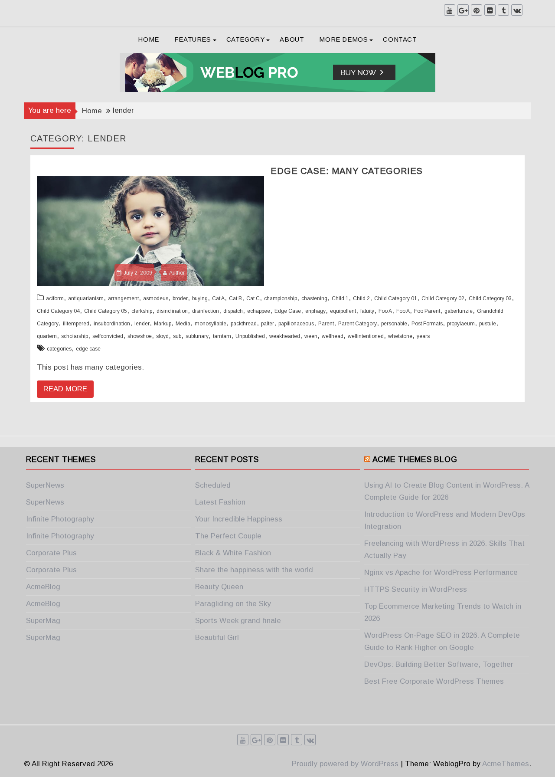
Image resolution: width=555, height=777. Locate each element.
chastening (314, 298)
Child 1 (340, 298)
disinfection (205, 311)
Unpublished (250, 336)
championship (280, 298)
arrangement (123, 298)
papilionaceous (296, 324)
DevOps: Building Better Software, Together (438, 664)
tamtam (222, 336)
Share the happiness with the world (254, 570)
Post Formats (427, 324)
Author (177, 273)
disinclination (172, 311)
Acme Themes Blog (414, 459)
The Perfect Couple (228, 536)
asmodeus (155, 298)
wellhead (332, 336)
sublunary (197, 336)
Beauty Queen (219, 587)
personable (394, 324)
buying (200, 298)
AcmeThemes (505, 764)
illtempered (76, 324)
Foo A (385, 311)
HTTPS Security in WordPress (415, 589)
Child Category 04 (58, 311)
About (292, 39)
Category (245, 39)
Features (192, 39)
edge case (88, 349)
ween (310, 336)
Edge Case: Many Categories (347, 171)
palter (267, 324)
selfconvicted (107, 336)
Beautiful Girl (217, 637)
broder (180, 298)
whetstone (400, 336)
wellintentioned (366, 336)
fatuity (367, 311)
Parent (326, 324)
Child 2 (361, 298)
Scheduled (213, 485)
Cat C (253, 298)
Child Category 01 (395, 298)
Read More (65, 389)
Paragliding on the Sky (233, 604)
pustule (487, 324)
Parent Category (357, 324)
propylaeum (461, 324)
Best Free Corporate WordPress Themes (434, 681)
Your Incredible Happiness (238, 519)
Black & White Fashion (233, 553)
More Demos (343, 39)
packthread (244, 324)
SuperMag (43, 620)
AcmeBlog (43, 587)
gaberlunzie (458, 311)
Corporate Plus (51, 553)
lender (142, 324)
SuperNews (45, 485)
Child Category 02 (442, 298)
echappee (258, 311)
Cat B (235, 298)
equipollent (343, 311)
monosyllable (210, 324)
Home (148, 39)
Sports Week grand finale (238, 620)
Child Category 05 (105, 311)
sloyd (162, 336)
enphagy (315, 311)
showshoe (139, 336)
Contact (400, 39)
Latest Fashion (220, 502)
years (423, 336)
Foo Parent (427, 311)
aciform (55, 298)
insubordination (112, 324)
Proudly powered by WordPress (345, 764)
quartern (47, 336)
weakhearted (284, 336)
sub (177, 336)
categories (59, 349)
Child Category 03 (490, 298)
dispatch (233, 311)
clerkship (141, 311)
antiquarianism (86, 298)
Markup (162, 324)
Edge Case (287, 311)
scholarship (74, 336)
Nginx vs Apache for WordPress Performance (441, 572)
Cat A (218, 298)
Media (183, 324)
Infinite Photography (60, 519)
